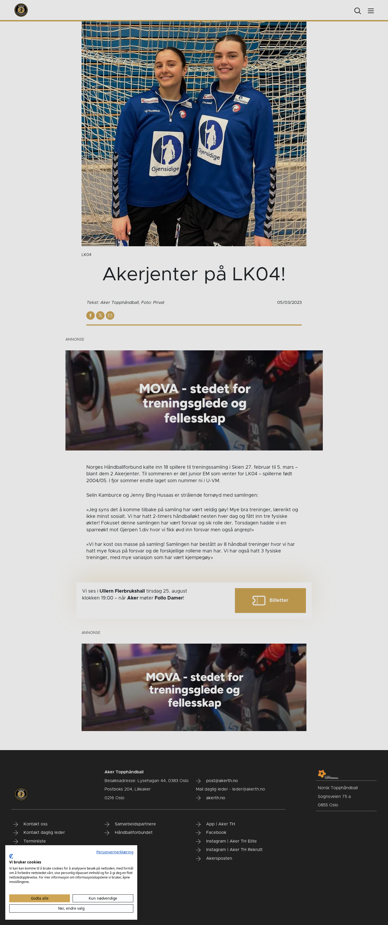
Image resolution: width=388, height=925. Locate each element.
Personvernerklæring (114, 851)
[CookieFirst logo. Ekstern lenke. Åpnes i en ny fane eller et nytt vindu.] (11, 856)
